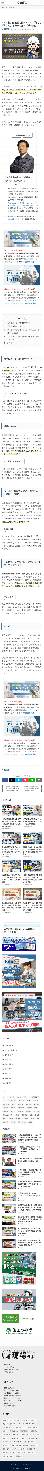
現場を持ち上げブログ (11, 1370)
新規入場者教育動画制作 (12, 1396)
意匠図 (13, 1111)
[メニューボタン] (2, 2)
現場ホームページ (10, 1403)
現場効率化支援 (9, 1388)
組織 (8, 1083)
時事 (8, 1078)
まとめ (9, 343)
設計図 (13, 1122)
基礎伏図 (20, 1104)
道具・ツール (22, 1122)
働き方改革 (6, 1104)
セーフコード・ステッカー (13, 1401)
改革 (8, 1069)
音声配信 (20, 203)
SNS (25, 1097)
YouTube (11, 203)
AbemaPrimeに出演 (15, 219)
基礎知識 (9, 1064)
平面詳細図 (21, 1108)
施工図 (17, 1115)
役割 (35, 1108)
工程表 (13, 1108)
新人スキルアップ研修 (11, 1390)
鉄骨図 (30, 1122)
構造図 (37, 1115)
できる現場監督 (34, 1097)
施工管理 (24, 1115)
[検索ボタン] (41, 2)
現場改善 (25, 1118)
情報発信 (5, 1111)
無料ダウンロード (14, 1118)
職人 (38, 1118)
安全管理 (36, 1104)
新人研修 (36, 1111)
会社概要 (7, 1364)
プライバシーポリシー (27, 1464)
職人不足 (5, 1122)
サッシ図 (21, 1100)
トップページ (14, 1464)
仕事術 (6, 29)
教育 (8, 1074)
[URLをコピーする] (39, 780)
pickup (19, 1097)
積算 (32, 1118)
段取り (5, 1118)
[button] (5, 780)
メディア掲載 (11, 1050)
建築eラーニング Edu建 (12, 1398)
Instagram (30, 203)
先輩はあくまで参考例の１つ (18, 323)
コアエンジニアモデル (9, 1100)
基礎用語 (28, 1104)
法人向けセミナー (10, 1406)
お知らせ (9, 1045)
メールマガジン (9, 1367)
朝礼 (31, 1115)
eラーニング (10, 1097)
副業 (8, 1059)
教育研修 (20, 1111)
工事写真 (5, 1108)
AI (3, 1097)
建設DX (29, 1108)
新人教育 (28, 1111)
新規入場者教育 (7, 1115)
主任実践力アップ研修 (11, 1393)
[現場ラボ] (22, 2)
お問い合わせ (8, 1372)
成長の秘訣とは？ (14, 326)
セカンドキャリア (32, 1100)
